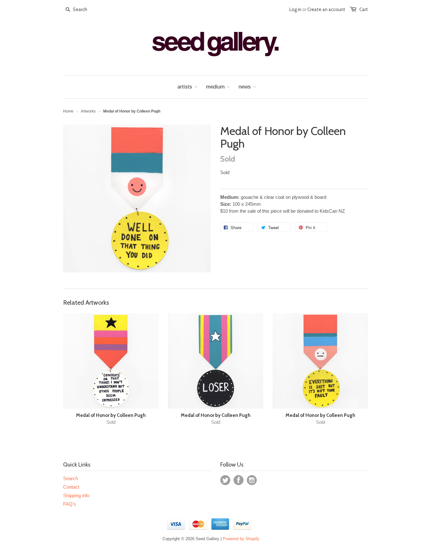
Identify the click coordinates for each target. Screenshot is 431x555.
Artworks (88, 111)
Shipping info (76, 495)
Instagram (252, 480)
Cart (363, 9)
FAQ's (69, 504)
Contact (71, 487)
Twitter (225, 480)
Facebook (238, 480)
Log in (295, 9)
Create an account (326, 9)
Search (70, 478)
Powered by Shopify (241, 538)
